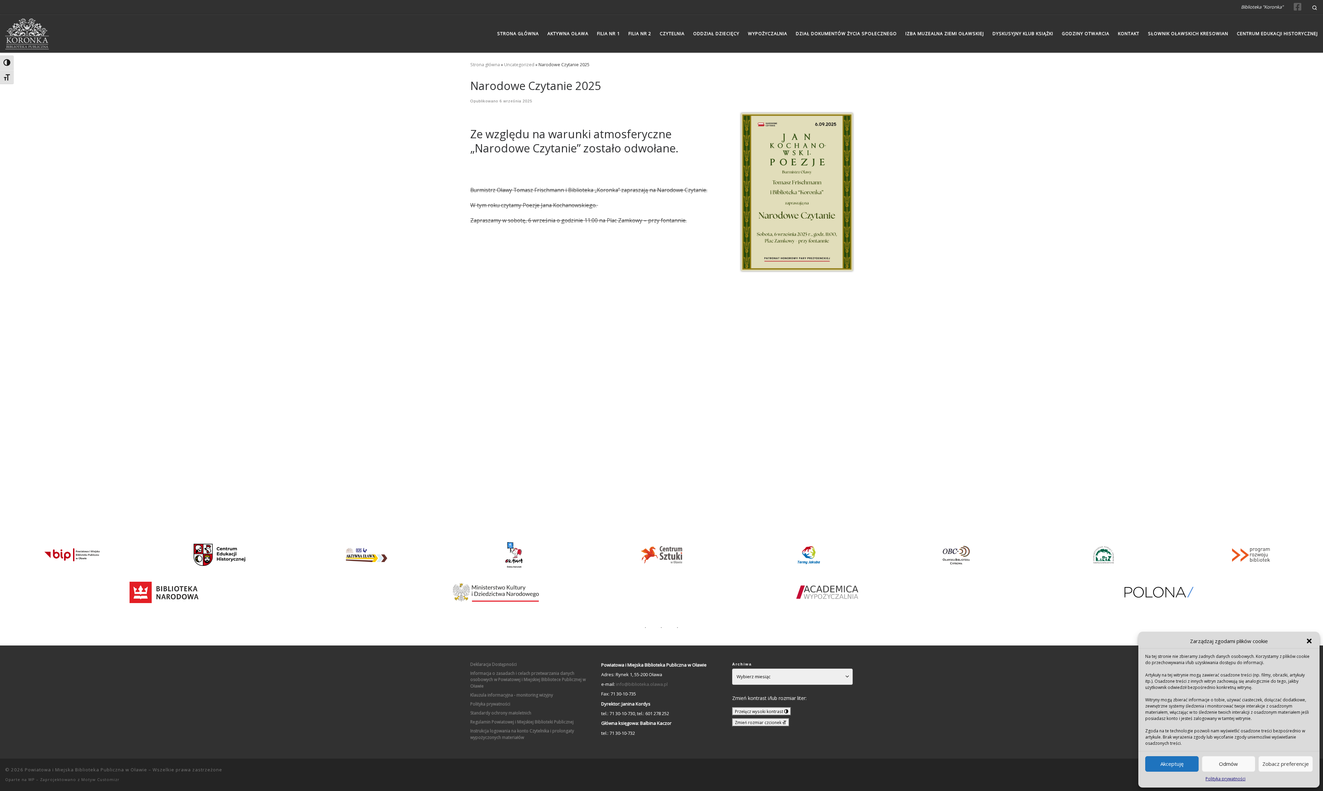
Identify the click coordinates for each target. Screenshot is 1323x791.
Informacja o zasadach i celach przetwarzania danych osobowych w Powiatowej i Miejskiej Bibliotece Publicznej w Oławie (528, 679)
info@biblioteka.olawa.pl (642, 684)
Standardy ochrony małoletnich (500, 713)
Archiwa (742, 664)
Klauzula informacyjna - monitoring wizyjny (511, 695)
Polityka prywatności (1225, 779)
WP (31, 779)
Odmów (1228, 763)
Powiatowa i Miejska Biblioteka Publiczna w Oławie (86, 770)
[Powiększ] (843, 122)
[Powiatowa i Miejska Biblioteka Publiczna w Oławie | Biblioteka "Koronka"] (27, 32)
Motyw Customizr (100, 779)
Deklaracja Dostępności (493, 664)
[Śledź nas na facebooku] (1297, 6)
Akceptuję (1171, 763)
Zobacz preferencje (1285, 763)
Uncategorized (519, 65)
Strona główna (485, 65)
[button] (1309, 641)
